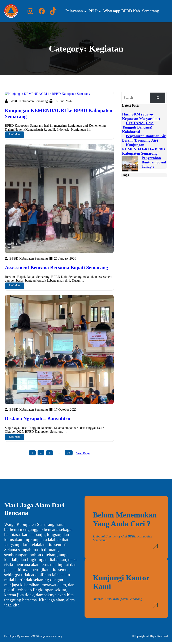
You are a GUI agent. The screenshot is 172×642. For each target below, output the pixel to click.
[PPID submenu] (100, 11)
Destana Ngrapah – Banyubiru (37, 418)
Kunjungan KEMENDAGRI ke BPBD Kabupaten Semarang (58, 113)
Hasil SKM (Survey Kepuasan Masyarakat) (141, 116)
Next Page (83, 453)
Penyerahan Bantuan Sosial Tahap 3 (154, 162)
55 (68, 452)
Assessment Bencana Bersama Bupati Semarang (56, 267)
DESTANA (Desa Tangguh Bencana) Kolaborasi (138, 127)
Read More (14, 134)
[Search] (157, 98)
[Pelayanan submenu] (85, 11)
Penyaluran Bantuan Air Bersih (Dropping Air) (144, 138)
